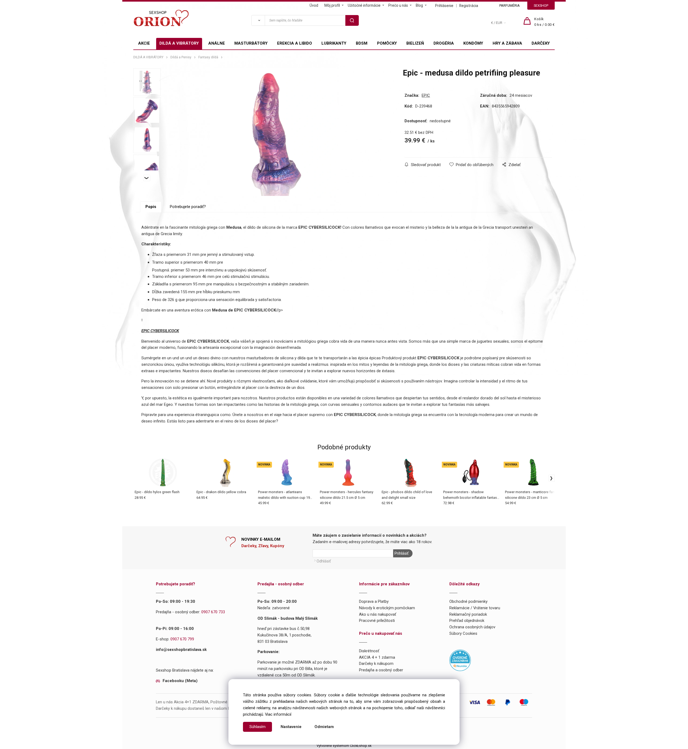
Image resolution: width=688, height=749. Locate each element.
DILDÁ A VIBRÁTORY (179, 43)
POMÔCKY (387, 43)
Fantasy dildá (208, 57)
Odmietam (324, 726)
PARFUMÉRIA (509, 5)
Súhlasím (257, 726)
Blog (419, 5)
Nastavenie (291, 726)
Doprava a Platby (374, 601)
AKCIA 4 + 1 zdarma (377, 657)
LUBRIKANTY (333, 43)
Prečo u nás (398, 5)
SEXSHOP (541, 5)
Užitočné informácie (364, 5)
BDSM (361, 43)
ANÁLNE (216, 43)
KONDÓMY (473, 43)
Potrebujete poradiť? (188, 206)
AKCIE (144, 43)
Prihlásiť (401, 553)
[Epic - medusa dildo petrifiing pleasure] (273, 132)
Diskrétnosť (369, 650)
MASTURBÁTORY (251, 43)
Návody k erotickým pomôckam (387, 607)
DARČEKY (541, 43)
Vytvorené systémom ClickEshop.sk (344, 746)
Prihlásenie (444, 5)
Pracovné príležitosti (377, 620)
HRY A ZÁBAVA (507, 43)
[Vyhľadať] (258, 20)
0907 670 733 (213, 612)
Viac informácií (278, 714)
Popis (150, 206)
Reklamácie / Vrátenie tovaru (474, 607)
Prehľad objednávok (466, 620)
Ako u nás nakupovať (377, 614)
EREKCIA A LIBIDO (294, 43)
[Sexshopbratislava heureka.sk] (460, 660)
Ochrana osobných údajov (472, 627)
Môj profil (332, 5)
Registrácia (468, 5)
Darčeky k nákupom (376, 663)
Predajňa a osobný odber (381, 670)
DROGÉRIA (443, 43)
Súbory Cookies (463, 633)
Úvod (314, 5)
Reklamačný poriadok (468, 614)
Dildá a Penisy (180, 57)
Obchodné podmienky (468, 601)
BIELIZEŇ (415, 43)
